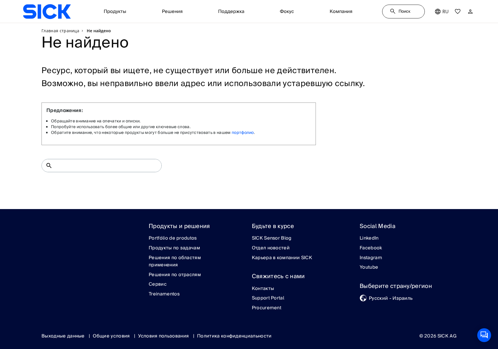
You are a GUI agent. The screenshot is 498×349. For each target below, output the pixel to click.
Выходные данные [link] (64, 336)
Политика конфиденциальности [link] (234, 336)
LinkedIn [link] (369, 238)
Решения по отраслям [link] (175, 275)
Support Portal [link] (268, 298)
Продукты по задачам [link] (174, 248)
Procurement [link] (267, 308)
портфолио (243, 132)
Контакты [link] (263, 289)
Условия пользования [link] (164, 336)
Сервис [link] (158, 284)
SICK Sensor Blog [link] (272, 238)
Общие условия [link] (112, 336)
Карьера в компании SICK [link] (282, 258)
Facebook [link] (371, 248)
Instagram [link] (371, 258)
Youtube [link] (369, 267)
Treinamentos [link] (164, 294)
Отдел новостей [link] (271, 248)
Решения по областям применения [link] (175, 261)
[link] (47, 11)
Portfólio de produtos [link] (173, 238)
